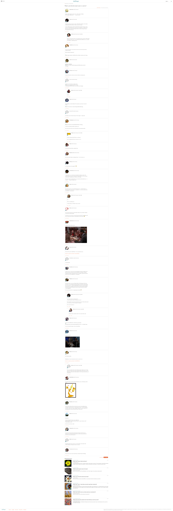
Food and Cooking (75, 460)
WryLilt (74, 309)
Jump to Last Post (98, 7)
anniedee (70, 351)
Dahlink (70, 439)
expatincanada (71, 9)
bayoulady (70, 401)
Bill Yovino (70, 70)
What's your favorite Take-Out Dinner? (80, 461)
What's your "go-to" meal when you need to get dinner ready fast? (85, 484)
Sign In (167, 1)
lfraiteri (72, 365)
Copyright (13, 509)
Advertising (24, 509)
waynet (72, 90)
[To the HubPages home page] (3, 509)
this (81, 90)
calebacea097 (71, 428)
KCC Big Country (71, 170)
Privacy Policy (20, 509)
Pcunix (72, 195)
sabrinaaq (70, 161)
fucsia (70, 247)
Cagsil (70, 99)
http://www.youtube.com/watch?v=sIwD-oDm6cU (72, 253)
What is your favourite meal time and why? (81, 476)
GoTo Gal (70, 330)
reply (66, 31)
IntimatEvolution (71, 377)
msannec (70, 59)
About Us (10, 509)
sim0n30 (70, 413)
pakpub (70, 143)
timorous (70, 19)
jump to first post (101, 457)
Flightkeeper (71, 278)
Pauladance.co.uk (71, 152)
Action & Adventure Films (76, 498)
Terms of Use (16, 509)
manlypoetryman (71, 220)
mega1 (70, 184)
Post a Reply (105, 457)
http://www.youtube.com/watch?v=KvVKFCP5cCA (72, 360)
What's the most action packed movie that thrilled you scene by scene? (86, 499)
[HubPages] (76, 1)
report (67, 31)
